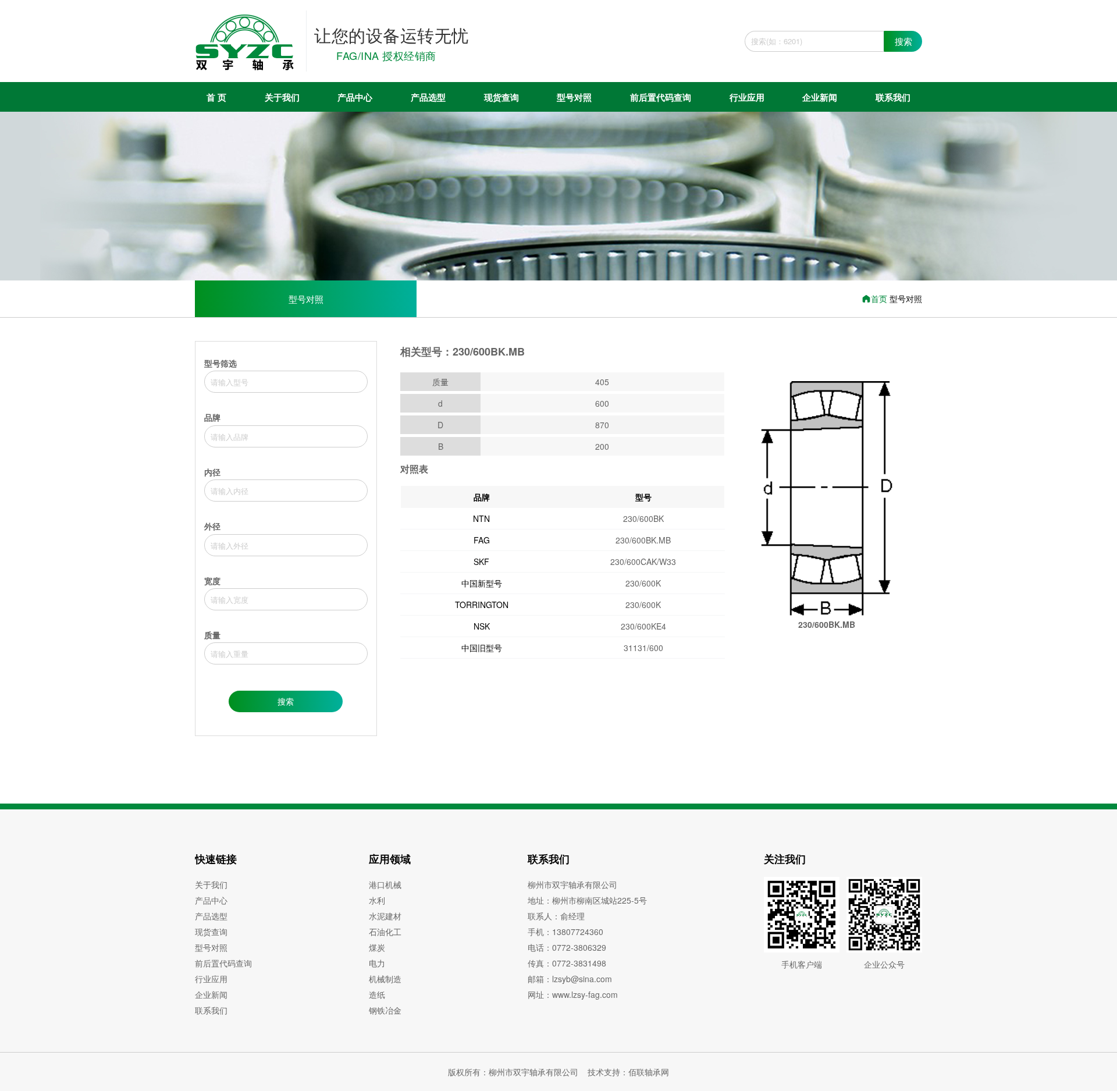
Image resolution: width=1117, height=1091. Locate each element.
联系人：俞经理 (556, 916)
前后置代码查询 (660, 97)
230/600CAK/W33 (643, 561)
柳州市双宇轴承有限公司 (572, 884)
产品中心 (354, 97)
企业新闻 (819, 97)
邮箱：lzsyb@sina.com (570, 979)
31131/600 (643, 647)
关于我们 (282, 97)
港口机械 (385, 884)
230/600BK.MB (643, 540)
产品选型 (428, 97)
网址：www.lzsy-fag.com (573, 994)
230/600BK (643, 518)
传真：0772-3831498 (567, 963)
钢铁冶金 (385, 1010)
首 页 (216, 97)
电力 (377, 963)
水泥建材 (385, 916)
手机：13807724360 (565, 931)
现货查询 (501, 97)
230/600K (643, 583)
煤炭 (377, 947)
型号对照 (574, 97)
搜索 (903, 41)
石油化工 (385, 931)
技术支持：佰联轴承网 (628, 1072)
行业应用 (747, 97)
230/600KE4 (643, 626)
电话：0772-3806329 (567, 947)
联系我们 (893, 97)
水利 (377, 900)
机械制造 (385, 979)
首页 (880, 298)
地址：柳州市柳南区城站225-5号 (587, 900)
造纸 (377, 994)
